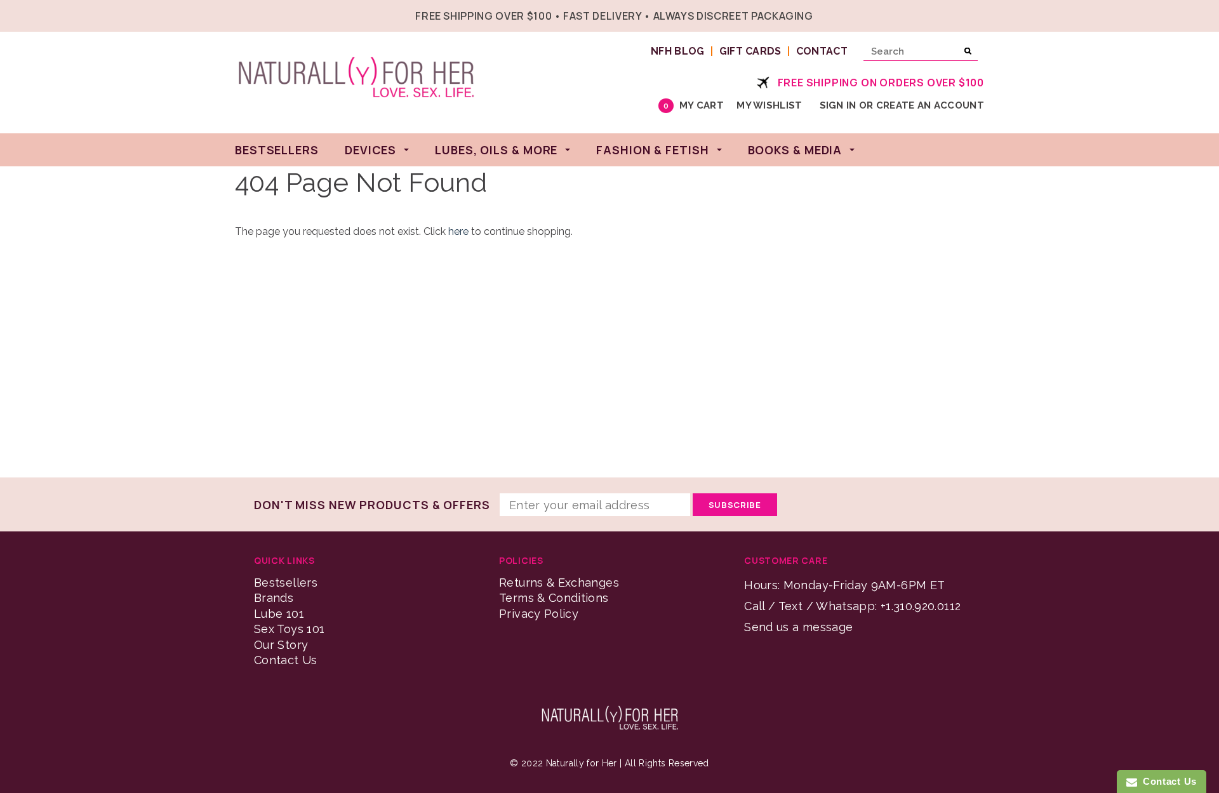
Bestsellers (285, 582)
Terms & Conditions (553, 597)
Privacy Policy (538, 613)
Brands (273, 597)
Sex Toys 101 (289, 629)
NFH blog (678, 51)
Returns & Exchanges (559, 582)
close (981, 14)
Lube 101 (279, 613)
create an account (930, 105)
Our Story (281, 644)
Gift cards (750, 51)
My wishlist (769, 105)
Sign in (838, 105)
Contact (822, 51)
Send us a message (798, 627)
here (458, 231)
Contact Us (285, 660)
